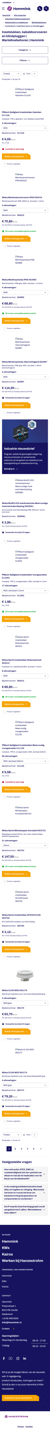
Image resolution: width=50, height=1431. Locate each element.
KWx (6, 1248)
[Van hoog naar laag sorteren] (24, 73)
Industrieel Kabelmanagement (17, 19)
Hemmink (6, 3)
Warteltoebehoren (39, 22)
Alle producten (20, 15)
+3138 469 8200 (10, 1318)
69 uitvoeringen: (10, 756)
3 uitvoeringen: (9, 123)
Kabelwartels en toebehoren (16, 22)
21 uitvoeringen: (10, 840)
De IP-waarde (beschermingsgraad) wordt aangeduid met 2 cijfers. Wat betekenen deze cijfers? (24, 1209)
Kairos (7, 1254)
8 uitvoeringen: (9, 671)
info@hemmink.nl (12, 1322)
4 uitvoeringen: (9, 205)
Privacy (20, 1427)
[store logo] (19, 8)
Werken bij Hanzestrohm (22, 1261)
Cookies (29, 1427)
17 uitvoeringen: (10, 585)
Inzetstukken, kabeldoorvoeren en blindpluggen (24, 26)
